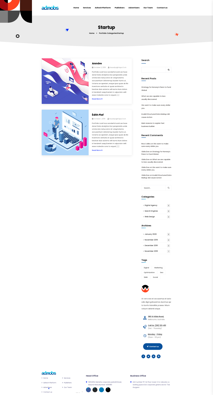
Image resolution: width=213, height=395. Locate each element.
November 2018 (157, 251)
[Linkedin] (101, 389)
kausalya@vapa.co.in (118, 67)
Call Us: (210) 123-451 (157, 325)
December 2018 (157, 245)
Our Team (148, 7)
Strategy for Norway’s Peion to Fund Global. (156, 88)
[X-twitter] (108, 389)
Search (145, 60)
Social (155, 277)
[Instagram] (95, 389)
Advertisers (133, 7)
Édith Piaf (98, 115)
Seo (161, 272)
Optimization (149, 272)
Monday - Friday (155, 334)
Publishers (119, 7)
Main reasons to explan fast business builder (152, 124)
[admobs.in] (50, 8)
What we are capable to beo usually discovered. (153, 97)
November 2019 (157, 240)
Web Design (157, 216)
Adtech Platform (103, 7)
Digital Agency (157, 205)
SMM (146, 277)
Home (76, 7)
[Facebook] (88, 389)
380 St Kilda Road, (156, 316)
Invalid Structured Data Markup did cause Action (155, 115)
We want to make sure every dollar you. (155, 106)
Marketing (158, 267)
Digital (146, 267)
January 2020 (157, 234)
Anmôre (97, 63)
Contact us (162, 7)
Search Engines (157, 211)
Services (87, 7)
